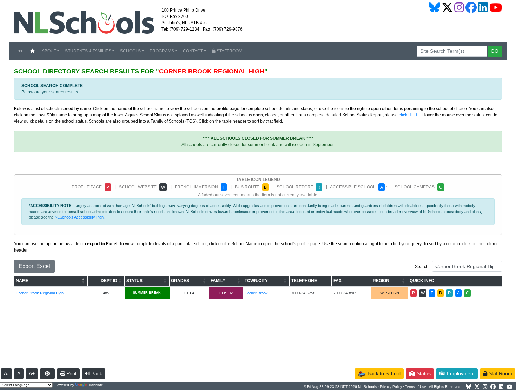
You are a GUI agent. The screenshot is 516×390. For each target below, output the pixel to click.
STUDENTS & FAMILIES (88, 50)
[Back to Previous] (20, 51)
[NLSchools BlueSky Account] (434, 8)
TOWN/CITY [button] (256, 280)
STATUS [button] (134, 280)
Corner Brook (256, 293)
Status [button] (423, 373)
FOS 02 (226, 293)
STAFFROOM (229, 50)
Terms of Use (415, 387)
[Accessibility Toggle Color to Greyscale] (47, 373)
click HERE (409, 114)
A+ (32, 373)
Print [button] (71, 373)
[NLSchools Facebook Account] (471, 8)
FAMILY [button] (218, 280)
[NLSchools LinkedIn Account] (483, 8)
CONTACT (193, 50)
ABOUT (49, 50)
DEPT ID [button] (109, 280)
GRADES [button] (180, 280)
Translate (95, 385)
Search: (422, 266)
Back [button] (96, 373)
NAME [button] (22, 280)
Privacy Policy (391, 387)
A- (6, 373)
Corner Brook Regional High (40, 293)
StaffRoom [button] (499, 373)
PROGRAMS (162, 50)
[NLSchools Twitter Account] (447, 8)
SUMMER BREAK (147, 292)
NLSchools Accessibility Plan (79, 217)
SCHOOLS (130, 50)
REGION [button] (381, 280)
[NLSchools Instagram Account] (459, 8)
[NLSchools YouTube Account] (495, 8)
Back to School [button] (383, 373)
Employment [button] (460, 373)
